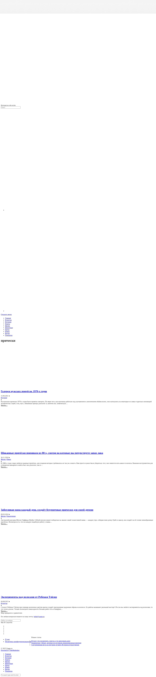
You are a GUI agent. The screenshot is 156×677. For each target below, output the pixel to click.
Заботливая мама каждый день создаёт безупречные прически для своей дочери (47, 509)
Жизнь (7, 326)
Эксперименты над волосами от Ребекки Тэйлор (29, 597)
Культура (8, 320)
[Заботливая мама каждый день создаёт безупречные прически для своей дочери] (78, 487)
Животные (9, 328)
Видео (7, 333)
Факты (7, 324)
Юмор (7, 331)
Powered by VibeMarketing (10, 650)
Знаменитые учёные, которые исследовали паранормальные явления (56, 643)
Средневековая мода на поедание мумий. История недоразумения (55, 645)
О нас (7, 639)
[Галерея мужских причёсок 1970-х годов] (78, 366)
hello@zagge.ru (39, 616)
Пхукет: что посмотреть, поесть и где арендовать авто (50, 641)
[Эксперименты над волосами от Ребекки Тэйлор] (78, 559)
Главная (8, 318)
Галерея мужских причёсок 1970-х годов (24, 391)
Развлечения (10, 516)
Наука (7, 330)
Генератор (8, 335)
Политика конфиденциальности (18, 641)
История (8, 322)
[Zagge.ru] (78, 103)
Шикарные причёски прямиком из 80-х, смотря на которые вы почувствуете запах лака (52, 453)
